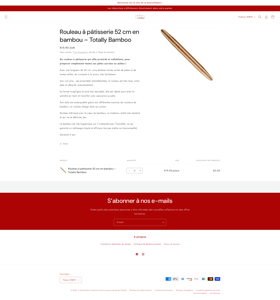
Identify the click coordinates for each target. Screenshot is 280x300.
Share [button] (65, 143)
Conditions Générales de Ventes (115, 244)
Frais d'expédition (80, 52)
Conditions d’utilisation (164, 290)
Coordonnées (215, 293)
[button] (6, 17)
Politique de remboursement (141, 290)
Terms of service (172, 244)
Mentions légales (200, 293)
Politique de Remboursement (147, 244)
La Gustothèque (84, 290)
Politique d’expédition (184, 290)
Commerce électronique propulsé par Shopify (108, 290)
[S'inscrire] (163, 222)
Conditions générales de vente (208, 290)
